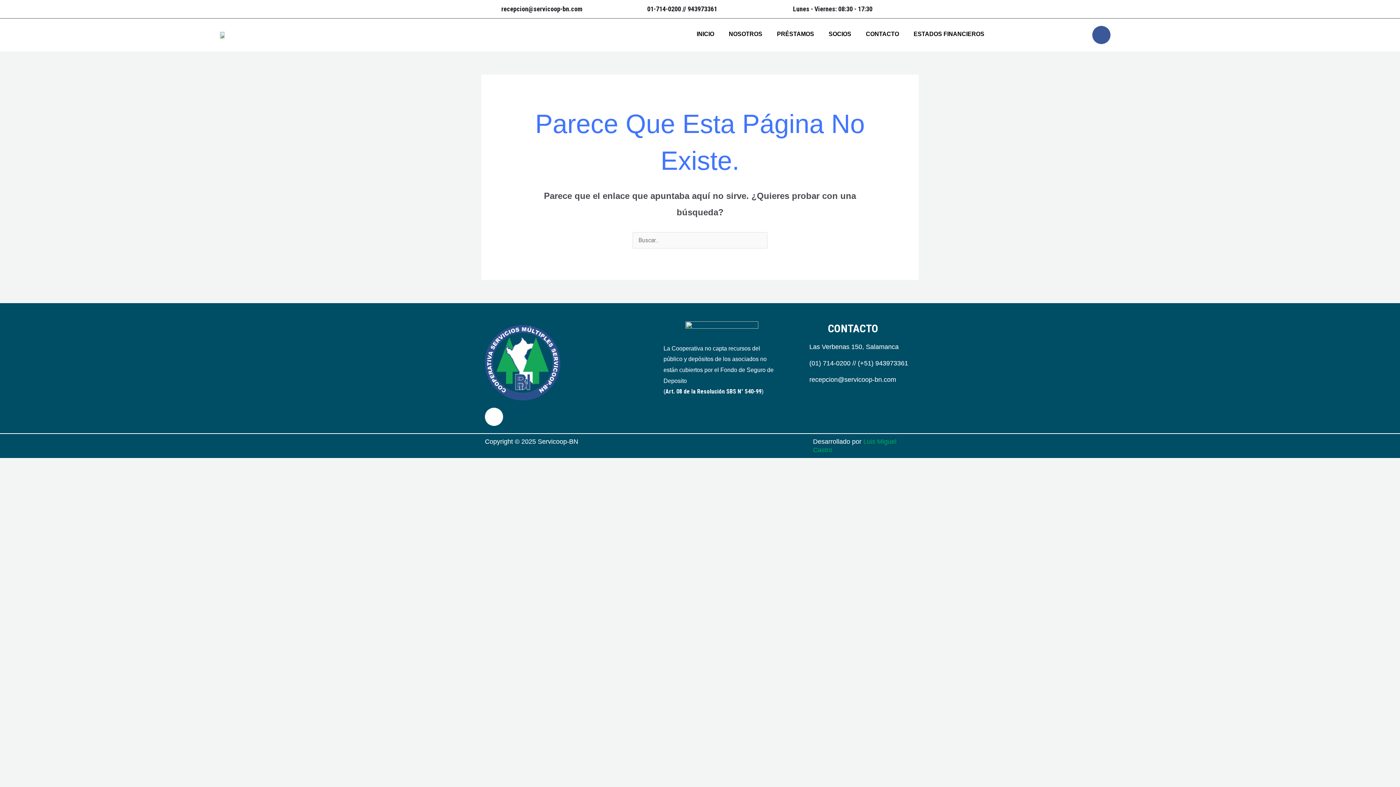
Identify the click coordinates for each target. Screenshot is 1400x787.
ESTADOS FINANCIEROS (949, 34)
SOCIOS (840, 34)
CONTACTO (882, 34)
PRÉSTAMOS (795, 34)
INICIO (705, 34)
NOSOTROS (745, 34)
